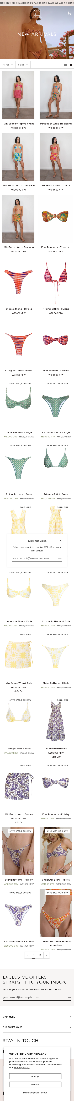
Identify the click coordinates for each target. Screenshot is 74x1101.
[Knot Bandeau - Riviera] (56, 342)
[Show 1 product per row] (65, 64)
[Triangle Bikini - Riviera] (56, 280)
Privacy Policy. (22, 1067)
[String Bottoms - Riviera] (18, 342)
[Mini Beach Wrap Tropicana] (56, 95)
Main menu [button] (9, 1016)
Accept (35, 1076)
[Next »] (46, 955)
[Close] (62, 539)
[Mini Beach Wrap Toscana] (18, 219)
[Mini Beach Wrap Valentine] (18, 95)
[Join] (66, 997)
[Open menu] (8, 12)
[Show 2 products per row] (71, 64)
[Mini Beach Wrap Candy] (56, 157)
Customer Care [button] (12, 1027)
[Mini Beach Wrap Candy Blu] (18, 157)
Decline (35, 1084)
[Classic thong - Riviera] (18, 280)
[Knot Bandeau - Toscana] (55, 219)
